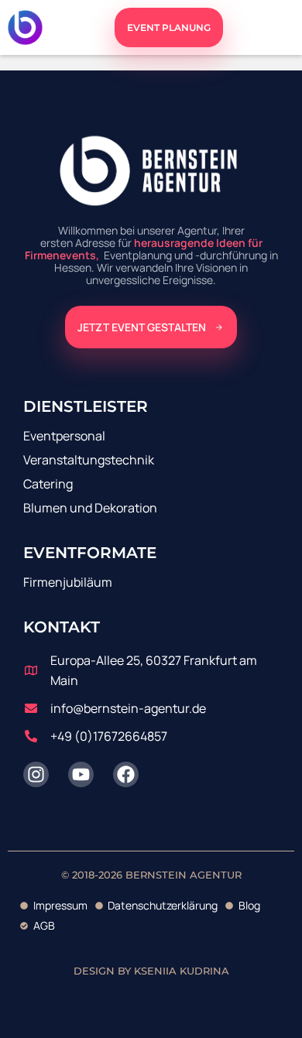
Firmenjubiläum (67, 582)
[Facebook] (126, 774)
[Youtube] (81, 774)
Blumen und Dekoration (90, 508)
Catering (48, 484)
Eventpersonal (64, 436)
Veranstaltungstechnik (88, 460)
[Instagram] (36, 774)
